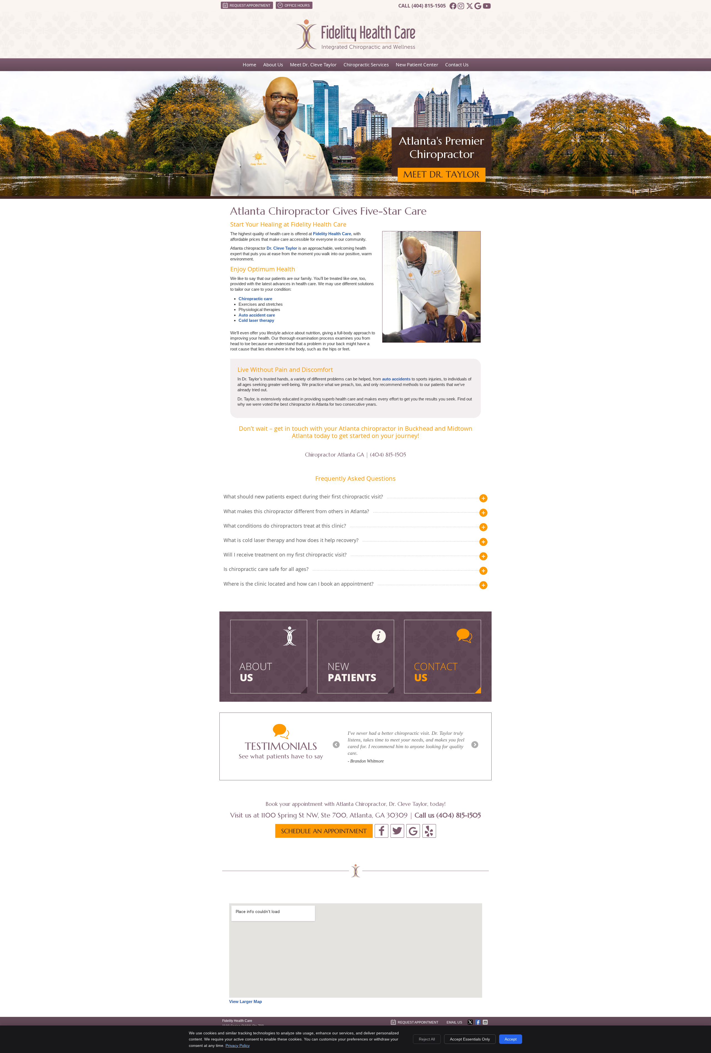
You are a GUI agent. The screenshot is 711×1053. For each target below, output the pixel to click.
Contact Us (457, 64)
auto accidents (396, 379)
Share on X (471, 1022)
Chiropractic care (255, 298)
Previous (336, 745)
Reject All (427, 1039)
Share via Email (486, 1022)
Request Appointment (250, 5)
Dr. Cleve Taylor (282, 248)
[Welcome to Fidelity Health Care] (355, 48)
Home (249, 64)
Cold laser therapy (256, 320)
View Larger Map (245, 1001)
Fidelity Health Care (332, 233)
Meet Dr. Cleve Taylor (313, 64)
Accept (511, 1039)
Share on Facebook (478, 1022)
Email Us (454, 1022)
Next (474, 745)
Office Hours (297, 5)
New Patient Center (417, 64)
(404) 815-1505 (429, 5)
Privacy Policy (238, 1045)
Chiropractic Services (366, 64)
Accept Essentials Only (470, 1039)
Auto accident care (257, 315)
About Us (273, 64)
